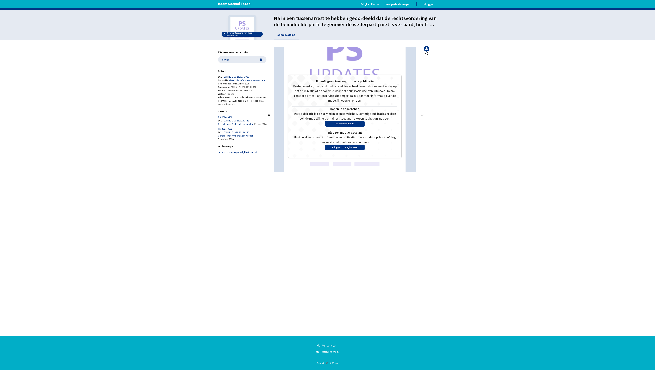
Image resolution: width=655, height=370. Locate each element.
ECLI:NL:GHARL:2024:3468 (236, 120)
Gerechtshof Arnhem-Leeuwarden (247, 80)
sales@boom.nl (330, 351)
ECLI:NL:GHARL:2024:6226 (236, 132)
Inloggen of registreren (345, 147)
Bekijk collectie (369, 4)
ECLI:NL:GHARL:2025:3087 (236, 76)
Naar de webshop (344, 123)
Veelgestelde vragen (398, 4)
